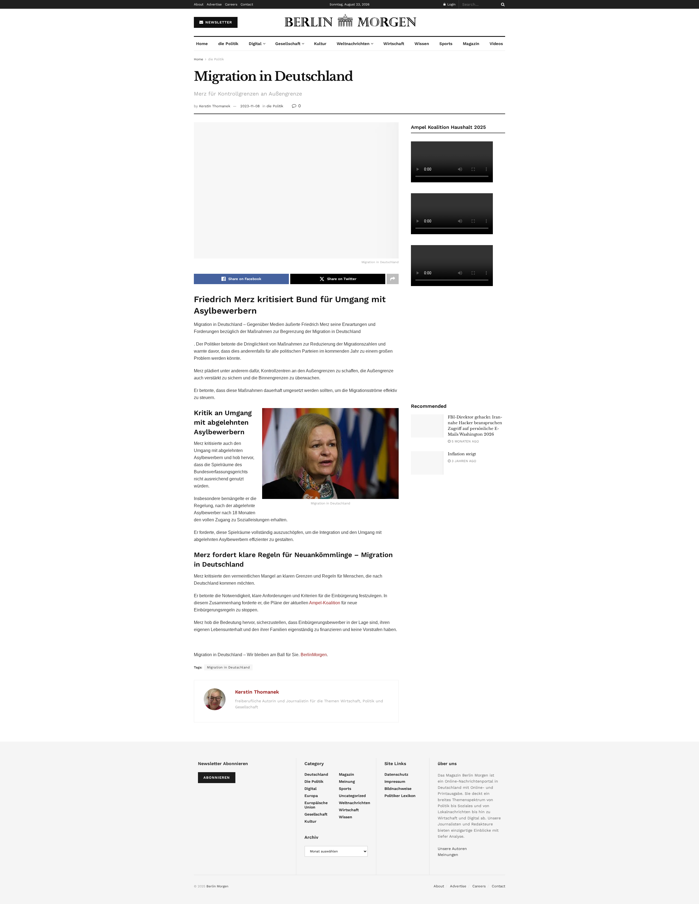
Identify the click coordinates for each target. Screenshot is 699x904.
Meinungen (448, 854)
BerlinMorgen (314, 654)
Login (450, 4)
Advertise (214, 4)
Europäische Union (316, 805)
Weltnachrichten (353, 43)
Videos (496, 43)
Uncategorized (352, 795)
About (198, 4)
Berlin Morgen (217, 886)
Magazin (471, 43)
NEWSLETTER (218, 22)
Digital (255, 43)
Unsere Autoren (452, 848)
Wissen (421, 43)
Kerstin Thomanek (214, 106)
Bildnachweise (397, 788)
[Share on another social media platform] (393, 279)
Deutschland (316, 774)
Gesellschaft (287, 43)
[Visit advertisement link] (458, 344)
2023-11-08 (250, 106)
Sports (445, 43)
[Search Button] (501, 4)
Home (202, 43)
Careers (231, 4)
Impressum (394, 781)
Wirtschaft (393, 43)
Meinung (347, 781)
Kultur (320, 43)
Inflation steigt (462, 453)
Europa (311, 795)
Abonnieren (216, 777)
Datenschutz (396, 774)
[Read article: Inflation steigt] (427, 463)
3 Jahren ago (463, 461)
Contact (247, 4)
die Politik (228, 43)
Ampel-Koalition (324, 602)
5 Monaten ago (465, 441)
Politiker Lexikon (400, 795)
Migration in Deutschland (228, 667)
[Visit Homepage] (349, 22)
